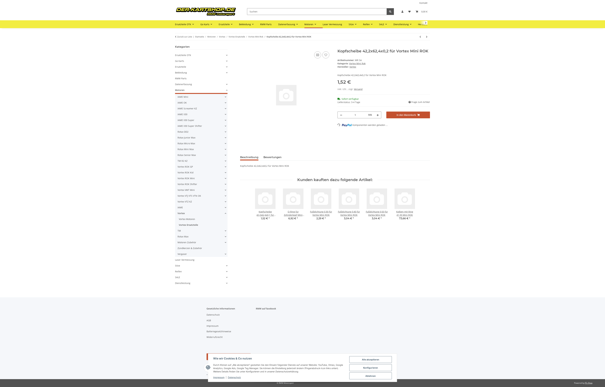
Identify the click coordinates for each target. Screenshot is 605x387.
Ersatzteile (180, 66)
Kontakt (423, 2)
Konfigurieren (370, 367)
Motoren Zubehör (187, 242)
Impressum (219, 377)
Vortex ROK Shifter (187, 184)
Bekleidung (181, 72)
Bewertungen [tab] (272, 157)
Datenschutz (234, 377)
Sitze (177, 265)
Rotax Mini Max (186, 149)
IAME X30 (182, 114)
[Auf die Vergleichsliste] (317, 54)
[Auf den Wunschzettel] (325, 54)
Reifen (178, 271)
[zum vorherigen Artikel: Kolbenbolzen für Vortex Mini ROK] (420, 36)
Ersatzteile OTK (183, 55)
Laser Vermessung (184, 259)
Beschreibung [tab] (249, 157)
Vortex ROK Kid (185, 172)
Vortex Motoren (187, 219)
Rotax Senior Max (187, 155)
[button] (402, 11)
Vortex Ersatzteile (188, 224)
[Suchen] (390, 11)
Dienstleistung (182, 283)
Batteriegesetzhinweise (219, 331)
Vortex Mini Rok (357, 63)
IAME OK (182, 102)
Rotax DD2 (183, 131)
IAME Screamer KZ (187, 108)
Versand (358, 89)
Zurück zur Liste (184, 36)
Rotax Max (183, 236)
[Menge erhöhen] (377, 115)
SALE (177, 277)
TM (179, 230)
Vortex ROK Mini (186, 178)
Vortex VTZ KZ (185, 201)
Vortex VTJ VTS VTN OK (189, 195)
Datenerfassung (183, 84)
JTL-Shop (588, 383)
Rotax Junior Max (186, 137)
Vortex (181, 213)
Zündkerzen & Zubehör (190, 248)
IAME (180, 207)
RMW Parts (181, 78)
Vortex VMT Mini (186, 189)
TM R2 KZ (182, 160)
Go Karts (179, 60)
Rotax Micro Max (186, 143)
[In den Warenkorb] (242, 47)
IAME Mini (183, 96)
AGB (209, 320)
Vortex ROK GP (185, 166)
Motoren (179, 90)
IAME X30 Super (186, 120)
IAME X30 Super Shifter (190, 125)
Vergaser (182, 253)
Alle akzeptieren (370, 359)
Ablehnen (370, 376)
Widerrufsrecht (215, 337)
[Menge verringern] (341, 115)
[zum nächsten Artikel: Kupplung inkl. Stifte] (427, 36)
